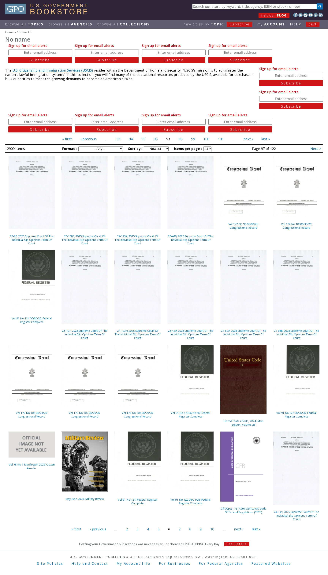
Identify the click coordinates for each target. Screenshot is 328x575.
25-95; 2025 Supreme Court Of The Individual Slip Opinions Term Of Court (32, 239)
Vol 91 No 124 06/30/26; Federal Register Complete (32, 320)
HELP (295, 24)
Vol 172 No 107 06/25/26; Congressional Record (84, 414)
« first (67, 139)
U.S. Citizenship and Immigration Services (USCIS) (52, 70)
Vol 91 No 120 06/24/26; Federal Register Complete (190, 501)
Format (69, 148)
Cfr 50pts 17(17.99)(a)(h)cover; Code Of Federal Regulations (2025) (243, 510)
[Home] (48, 13)
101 (221, 139)
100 (206, 139)
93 (118, 139)
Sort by (134, 148)
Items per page (187, 148)
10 (212, 529)
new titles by (216, 24)
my (271, 24)
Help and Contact (90, 563)
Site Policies (50, 563)
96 (156, 139)
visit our (274, 15)
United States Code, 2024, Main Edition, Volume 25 (243, 422)
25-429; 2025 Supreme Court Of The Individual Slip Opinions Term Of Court (190, 239)
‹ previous (88, 139)
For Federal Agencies (221, 563)
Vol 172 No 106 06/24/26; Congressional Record (31, 414)
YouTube (310, 15)
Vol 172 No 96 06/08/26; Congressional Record (244, 225)
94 (131, 139)
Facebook (295, 15)
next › (248, 139)
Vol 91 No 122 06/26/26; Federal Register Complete (296, 414)
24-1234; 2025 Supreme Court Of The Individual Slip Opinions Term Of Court (137, 239)
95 (143, 139)
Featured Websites (271, 563)
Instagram (305, 15)
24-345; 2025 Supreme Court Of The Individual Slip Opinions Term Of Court (296, 515)
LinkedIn (321, 15)
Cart (313, 24)
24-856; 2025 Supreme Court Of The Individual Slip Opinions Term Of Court (296, 334)
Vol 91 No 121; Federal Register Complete (137, 501)
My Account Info (134, 563)
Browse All (24, 24)
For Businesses (175, 563)
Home (9, 32)
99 (193, 139)
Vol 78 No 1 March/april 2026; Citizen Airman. (32, 466)
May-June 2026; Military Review (84, 499)
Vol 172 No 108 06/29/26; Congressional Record (137, 414)
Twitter (300, 15)
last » (265, 139)
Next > (315, 148)
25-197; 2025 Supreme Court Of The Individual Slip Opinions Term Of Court (84, 334)
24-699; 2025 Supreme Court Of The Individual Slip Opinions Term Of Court (243, 334)
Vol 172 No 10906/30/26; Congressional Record (296, 225)
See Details (236, 544)
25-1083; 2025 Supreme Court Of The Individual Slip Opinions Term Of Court (84, 239)
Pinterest (316, 15)
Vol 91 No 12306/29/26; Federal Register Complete (190, 414)
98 (180, 139)
